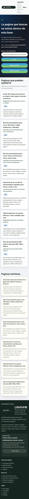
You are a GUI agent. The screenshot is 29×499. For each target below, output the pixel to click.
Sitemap (5, 495)
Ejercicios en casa (8, 467)
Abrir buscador (14, 71)
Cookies (5, 493)
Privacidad (6, 491)
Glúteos (5, 469)
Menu (24, 7)
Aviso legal (6, 489)
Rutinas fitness (7, 465)
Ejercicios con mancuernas (10, 478)
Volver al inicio (14, 65)
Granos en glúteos (8, 482)
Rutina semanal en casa (9, 476)
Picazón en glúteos (8, 480)
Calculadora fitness (8, 463)
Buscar (14, 59)
